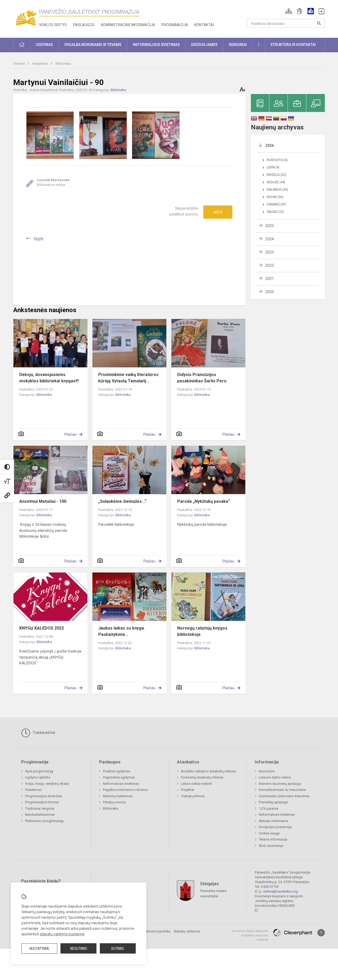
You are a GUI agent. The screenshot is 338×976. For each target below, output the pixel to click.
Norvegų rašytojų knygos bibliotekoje (202, 631)
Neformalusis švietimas (121, 784)
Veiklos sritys (53, 25)
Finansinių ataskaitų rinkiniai (202, 777)
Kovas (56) (275, 197)
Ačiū (217, 212)
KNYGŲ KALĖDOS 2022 (41, 628)
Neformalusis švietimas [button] (156, 45)
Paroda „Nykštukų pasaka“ (203, 501)
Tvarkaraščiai (43, 732)
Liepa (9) (273, 167)
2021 (269, 278)
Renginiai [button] (238, 45)
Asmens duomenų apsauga (280, 784)
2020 (269, 292)
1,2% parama (268, 808)
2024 (269, 239)
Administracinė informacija (128, 25)
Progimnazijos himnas (42, 802)
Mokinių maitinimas (118, 796)
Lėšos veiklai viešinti (196, 784)
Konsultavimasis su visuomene (282, 790)
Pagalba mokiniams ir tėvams (125, 790)
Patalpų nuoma (114, 802)
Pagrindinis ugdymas (119, 777)
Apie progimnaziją (39, 771)
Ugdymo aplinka (37, 777)
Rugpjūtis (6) (277, 160)
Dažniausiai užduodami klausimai (284, 796)
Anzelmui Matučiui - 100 (42, 501)
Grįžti (38, 238)
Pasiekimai (33, 790)
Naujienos (40, 63)
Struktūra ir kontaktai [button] (293, 45)
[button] (288, 11)
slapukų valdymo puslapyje (62, 934)
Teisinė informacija (273, 839)
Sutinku (117, 948)
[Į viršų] (321, 932)
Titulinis (19, 63)
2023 (269, 252)
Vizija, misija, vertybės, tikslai (47, 784)
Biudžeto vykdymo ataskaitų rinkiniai (208, 771)
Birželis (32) (276, 175)
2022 (269, 265)
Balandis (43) (277, 189)
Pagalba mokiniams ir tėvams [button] (92, 45)
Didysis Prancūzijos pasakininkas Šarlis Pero (202, 377)
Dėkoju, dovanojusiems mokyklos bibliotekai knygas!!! (49, 377)
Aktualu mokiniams (273, 821)
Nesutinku (78, 948)
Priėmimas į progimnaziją (44, 821)
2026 (269, 145)
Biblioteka (63, 63)
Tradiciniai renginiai (39, 808)
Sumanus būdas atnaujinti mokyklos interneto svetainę (250, 935)
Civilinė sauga (269, 833)
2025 (269, 226)
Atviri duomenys (271, 846)
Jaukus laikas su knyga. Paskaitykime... (121, 631)
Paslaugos (84, 25)
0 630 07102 (270, 887)
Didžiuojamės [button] (204, 45)
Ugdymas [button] (44, 45)
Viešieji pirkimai (193, 796)
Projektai (187, 790)
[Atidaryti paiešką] (319, 23)
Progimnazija (174, 25)
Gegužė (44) (276, 182)
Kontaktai (204, 25)
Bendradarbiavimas (40, 815)
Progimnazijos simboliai (43, 796)
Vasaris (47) (276, 204)
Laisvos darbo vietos (275, 777)
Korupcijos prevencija (275, 827)
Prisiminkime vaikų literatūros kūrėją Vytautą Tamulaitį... (128, 377)
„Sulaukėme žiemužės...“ (122, 501)
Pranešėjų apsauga (273, 802)
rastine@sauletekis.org (280, 891)
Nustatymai (39, 948)
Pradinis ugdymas (116, 771)
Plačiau (70, 434)
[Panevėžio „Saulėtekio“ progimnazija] (26, 17)
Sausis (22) (275, 212)
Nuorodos (266, 771)
